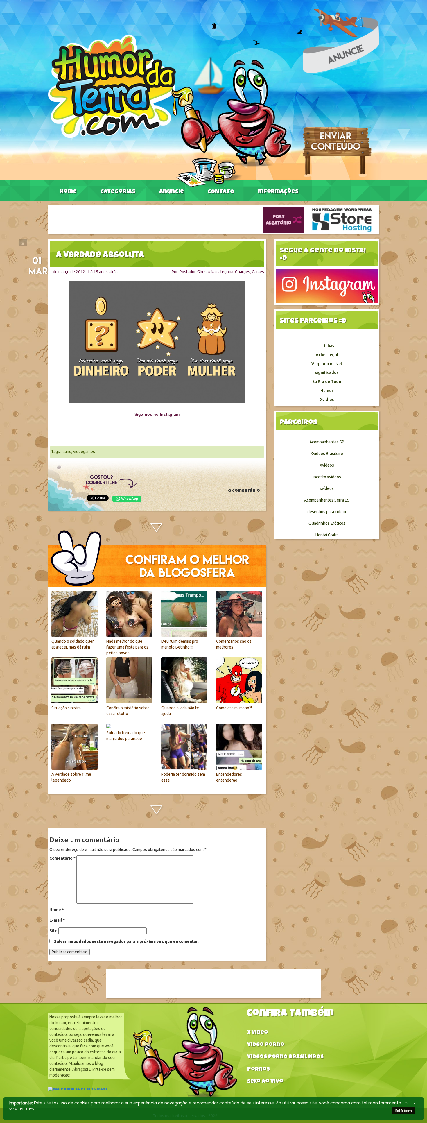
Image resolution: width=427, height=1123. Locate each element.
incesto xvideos (327, 476)
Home (68, 192)
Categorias (118, 192)
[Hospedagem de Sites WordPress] (341, 219)
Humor (326, 390)
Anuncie (171, 192)
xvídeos (327, 488)
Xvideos (327, 465)
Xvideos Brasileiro (327, 453)
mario (66, 451)
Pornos (258, 1069)
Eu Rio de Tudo (326, 381)
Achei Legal (327, 354)
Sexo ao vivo (265, 1082)
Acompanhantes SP (326, 442)
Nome (56, 909)
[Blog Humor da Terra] (169, 110)
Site (53, 930)
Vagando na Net (326, 363)
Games (258, 271)
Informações (278, 192)
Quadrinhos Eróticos (326, 523)
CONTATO (221, 192)
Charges (242, 271)
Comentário (62, 858)
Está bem (403, 1110)
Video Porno (265, 1045)
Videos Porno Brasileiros (285, 1057)
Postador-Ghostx (195, 271)
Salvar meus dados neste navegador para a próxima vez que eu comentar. (126, 941)
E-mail (57, 920)
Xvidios (327, 399)
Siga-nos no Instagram (157, 414)
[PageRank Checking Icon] (77, 1090)
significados (326, 372)
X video (257, 1033)
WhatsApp (126, 499)
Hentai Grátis (326, 535)
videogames (84, 451)
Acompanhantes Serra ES (326, 500)
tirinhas (327, 345)
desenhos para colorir (327, 511)
